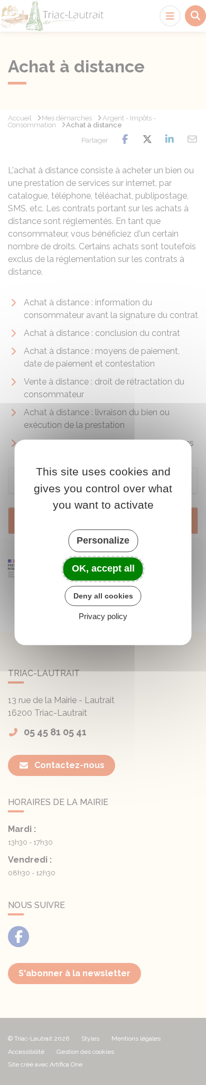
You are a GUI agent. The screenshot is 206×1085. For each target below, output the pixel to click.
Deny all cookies (103, 596)
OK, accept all (103, 568)
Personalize (103, 540)
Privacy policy (103, 616)
